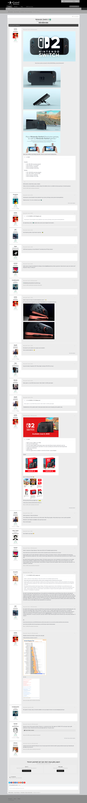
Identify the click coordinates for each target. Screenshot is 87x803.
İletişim (19, 798)
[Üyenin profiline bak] (15, 35)
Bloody (15, 380)
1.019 (16, 356)
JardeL (43, 21)
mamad (15, 263)
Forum (9, 8)
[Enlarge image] (42, 77)
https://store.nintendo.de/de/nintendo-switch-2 (32, 502)
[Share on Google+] (13, 782)
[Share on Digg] (15, 782)
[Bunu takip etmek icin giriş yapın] (50, 19)
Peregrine (15, 194)
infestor (71, 738)
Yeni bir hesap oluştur (26, 770)
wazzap (15, 723)
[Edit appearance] (62, 1)
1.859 (16, 735)
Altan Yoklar (71, 353)
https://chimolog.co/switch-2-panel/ (30, 637)
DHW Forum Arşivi (29, 6)
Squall (15, 345)
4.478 (16, 257)
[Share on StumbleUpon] (21, 782)
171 (16, 391)
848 (16, 617)
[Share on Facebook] (11, 782)
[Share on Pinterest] (24, 782)
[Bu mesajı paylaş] (74, 29)
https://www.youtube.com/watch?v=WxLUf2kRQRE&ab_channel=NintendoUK (49, 63)
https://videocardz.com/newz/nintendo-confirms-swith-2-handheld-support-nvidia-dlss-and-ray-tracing (42, 552)
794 (16, 40)
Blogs (22, 6)
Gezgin (9, 6)
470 (16, 274)
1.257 (16, 754)
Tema (15, 798)
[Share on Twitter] (9, 782)
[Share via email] (22, 782)
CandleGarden (15, 280)
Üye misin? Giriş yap (69, 1)
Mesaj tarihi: (28, 29)
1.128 (16, 542)
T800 (15, 363)
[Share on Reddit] (19, 782)
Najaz (15, 246)
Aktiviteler (16, 6)
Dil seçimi (10, 798)
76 (15, 583)
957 (16, 374)
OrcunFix (15, 572)
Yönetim (13, 8)
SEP (15, 229)
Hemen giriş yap (60, 770)
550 (16, 291)
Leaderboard (19, 8)
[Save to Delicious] (17, 782)
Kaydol (76, 1)
